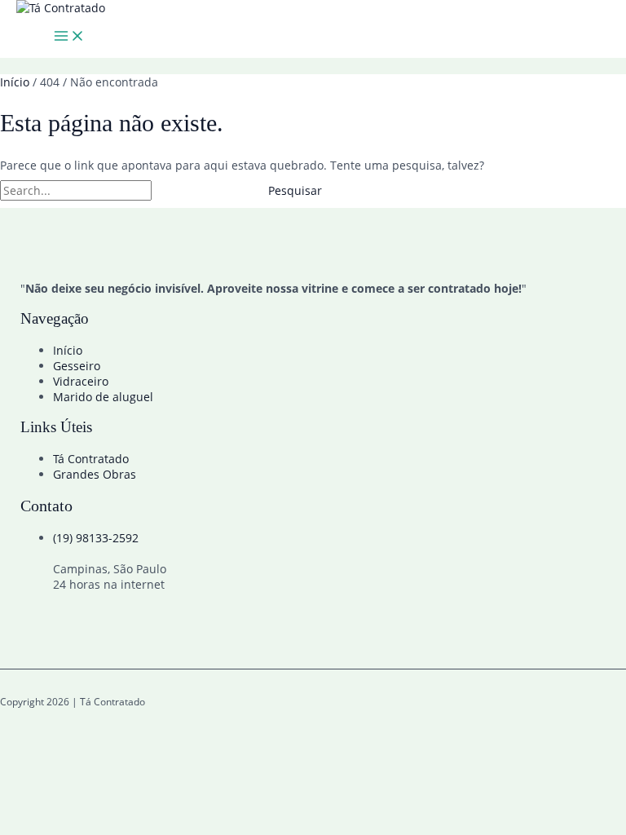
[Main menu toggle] (69, 36)
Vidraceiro (80, 381)
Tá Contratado (91, 458)
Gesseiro (76, 365)
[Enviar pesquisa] (191, 191)
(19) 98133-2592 (96, 538)
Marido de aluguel (103, 396)
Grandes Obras (94, 474)
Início (67, 350)
